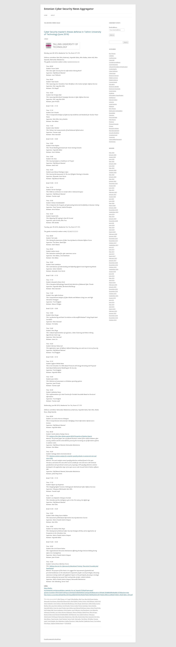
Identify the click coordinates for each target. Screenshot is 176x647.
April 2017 (111, 254)
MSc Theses (61, 599)
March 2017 (112, 256)
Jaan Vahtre (69, 608)
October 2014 (112, 320)
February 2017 (113, 258)
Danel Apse (85, 603)
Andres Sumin (82, 601)
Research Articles (114, 128)
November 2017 (113, 241)
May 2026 (111, 152)
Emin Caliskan (58, 606)
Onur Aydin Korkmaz (82, 614)
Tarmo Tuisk (70, 619)
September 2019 (113, 212)
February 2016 (113, 285)
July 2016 (111, 274)
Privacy (111, 126)
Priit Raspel (54, 617)
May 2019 (111, 216)
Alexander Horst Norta (50, 601)
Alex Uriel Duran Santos (91, 599)
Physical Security (113, 124)
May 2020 (111, 203)
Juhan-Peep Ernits (95, 608)
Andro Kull (97, 601)
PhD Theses (112, 119)
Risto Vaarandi (89, 617)
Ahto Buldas (74, 599)
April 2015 (111, 307)
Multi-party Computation (115, 111)
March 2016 (112, 282)
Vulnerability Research (115, 139)
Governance (112, 91)
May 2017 (111, 252)
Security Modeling (114, 133)
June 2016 (111, 276)
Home (45, 15)
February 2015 (113, 311)
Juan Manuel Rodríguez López (81, 608)
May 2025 (111, 161)
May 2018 (111, 227)
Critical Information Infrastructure (118, 67)
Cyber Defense (113, 71)
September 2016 (113, 269)
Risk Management (114, 130)
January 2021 (112, 194)
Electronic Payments (114, 89)
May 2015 (111, 304)
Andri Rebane (90, 601)
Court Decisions (113, 64)
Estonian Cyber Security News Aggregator (69, 8)
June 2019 (111, 214)
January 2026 (112, 155)
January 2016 (112, 287)
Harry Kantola (92, 606)
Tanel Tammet (63, 619)
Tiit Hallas (90, 619)
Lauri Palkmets (76, 610)
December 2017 (113, 238)
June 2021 (111, 188)
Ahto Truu (81, 599)
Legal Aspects (113, 104)
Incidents (111, 93)
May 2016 (111, 278)
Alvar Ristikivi (74, 601)
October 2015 (112, 293)
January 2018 (112, 236)
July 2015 (111, 300)
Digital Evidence (113, 80)
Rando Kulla (81, 617)
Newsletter (112, 113)
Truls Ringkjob (51, 621)
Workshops (112, 141)
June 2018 (111, 225)
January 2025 (112, 164)
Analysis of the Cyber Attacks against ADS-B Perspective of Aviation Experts (70, 436)
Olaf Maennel (72, 614)
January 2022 (112, 181)
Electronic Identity (114, 86)
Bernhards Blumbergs (68, 603)
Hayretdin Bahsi (48, 608)
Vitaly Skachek (79, 621)
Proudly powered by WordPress (52, 639)
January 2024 (112, 170)
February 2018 (113, 234)
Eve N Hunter (66, 606)
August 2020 (112, 197)
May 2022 (111, 179)
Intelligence (112, 97)
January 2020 (112, 208)
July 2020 (111, 199)
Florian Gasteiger (83, 606)
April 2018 (111, 230)
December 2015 (113, 289)
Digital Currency (113, 78)
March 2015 (112, 309)
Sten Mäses (47, 619)
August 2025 (112, 157)
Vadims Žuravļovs (70, 621)
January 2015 (112, 313)
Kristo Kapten (67, 610)
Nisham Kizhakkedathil (61, 614)
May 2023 (111, 175)
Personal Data (113, 117)
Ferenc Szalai (74, 606)
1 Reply (46, 39)
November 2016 (113, 265)
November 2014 (113, 318)
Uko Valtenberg (60, 621)
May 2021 (111, 190)
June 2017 (111, 249)
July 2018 (111, 223)
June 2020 (111, 201)
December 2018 (113, 221)
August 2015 (112, 298)
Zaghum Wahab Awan (57, 623)
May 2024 (111, 168)
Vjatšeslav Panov (89, 621)
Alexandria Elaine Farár (63, 601)
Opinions (111, 115)
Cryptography (113, 69)
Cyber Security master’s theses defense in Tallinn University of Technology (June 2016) (72, 33)
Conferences (112, 58)
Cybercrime (112, 73)
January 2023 (112, 177)
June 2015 (111, 302)
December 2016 (113, 263)
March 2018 (112, 232)
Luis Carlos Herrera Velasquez (63, 612)
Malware (111, 106)
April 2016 (111, 280)
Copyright (111, 60)
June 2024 (111, 166)
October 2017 (112, 243)
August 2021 (112, 186)
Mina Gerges (93, 612)
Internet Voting (113, 100)
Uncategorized (113, 135)
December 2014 (113, 315)
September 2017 (113, 245)
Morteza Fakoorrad (49, 614)
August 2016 (112, 271)
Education (112, 84)
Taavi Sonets (54, 619)
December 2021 (113, 183)
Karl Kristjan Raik (48, 610)
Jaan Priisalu (62, 608)
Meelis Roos (85, 612)
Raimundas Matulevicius (65, 617)
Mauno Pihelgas (77, 612)
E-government (113, 82)
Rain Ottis (75, 617)
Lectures (111, 102)
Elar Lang (51, 606)
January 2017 (112, 260)
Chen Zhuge (77, 603)
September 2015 (113, 296)
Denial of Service (114, 75)
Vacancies (112, 137)
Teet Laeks (78, 619)
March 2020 (112, 205)
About (53, 15)
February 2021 (113, 192)
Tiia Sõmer (84, 619)
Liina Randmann (84, 610)
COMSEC (111, 56)
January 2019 (112, 219)
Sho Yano (96, 617)
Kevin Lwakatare (58, 610)
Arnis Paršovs (57, 603)
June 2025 (111, 159)
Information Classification (116, 95)
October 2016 (112, 267)
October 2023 (112, 172)
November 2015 (113, 291)
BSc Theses (112, 53)
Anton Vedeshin (48, 603)
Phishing (111, 122)
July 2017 (111, 247)
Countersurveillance (114, 62)
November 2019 (113, 210)
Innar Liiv (55, 608)
